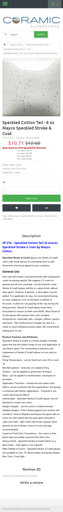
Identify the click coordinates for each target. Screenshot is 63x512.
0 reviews (20, 137)
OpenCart (18, 508)
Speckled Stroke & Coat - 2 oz (17, 49)
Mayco (17, 215)
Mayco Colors (16, 44)
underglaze (7, 218)
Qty (4, 182)
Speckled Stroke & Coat (37, 44)
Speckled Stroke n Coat (32, 215)
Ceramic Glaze (50, 215)
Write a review (33, 137)
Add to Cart (31, 198)
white (10, 215)
